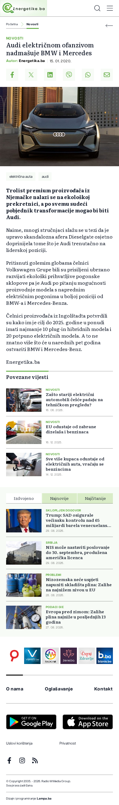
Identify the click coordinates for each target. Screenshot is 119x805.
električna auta (20, 176)
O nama (14, 689)
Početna (12, 24)
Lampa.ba (44, 798)
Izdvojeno (24, 498)
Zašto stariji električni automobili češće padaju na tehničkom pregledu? (74, 399)
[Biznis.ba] (104, 656)
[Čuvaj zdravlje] (86, 656)
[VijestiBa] (32, 656)
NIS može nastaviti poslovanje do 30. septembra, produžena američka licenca (78, 552)
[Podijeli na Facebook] (12, 75)
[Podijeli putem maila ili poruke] (107, 75)
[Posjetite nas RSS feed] (35, 760)
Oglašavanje (59, 689)
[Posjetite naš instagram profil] (22, 760)
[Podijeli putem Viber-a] (69, 75)
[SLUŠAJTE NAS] (50, 656)
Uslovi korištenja (19, 743)
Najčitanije (95, 498)
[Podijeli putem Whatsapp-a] (88, 75)
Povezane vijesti (27, 376)
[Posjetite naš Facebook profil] (9, 760)
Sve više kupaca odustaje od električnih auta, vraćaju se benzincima (75, 464)
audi (45, 176)
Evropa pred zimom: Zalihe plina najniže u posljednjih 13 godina (76, 616)
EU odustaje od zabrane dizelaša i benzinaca (71, 429)
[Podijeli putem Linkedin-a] (50, 75)
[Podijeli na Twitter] (31, 75)
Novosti (33, 24)
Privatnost (68, 743)
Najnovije (59, 498)
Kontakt (103, 689)
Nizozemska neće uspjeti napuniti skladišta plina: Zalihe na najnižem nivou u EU (79, 584)
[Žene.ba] (68, 656)
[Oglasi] (14, 656)
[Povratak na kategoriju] (109, 25)
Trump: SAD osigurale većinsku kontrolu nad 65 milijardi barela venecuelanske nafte (79, 520)
